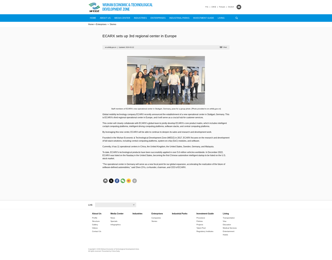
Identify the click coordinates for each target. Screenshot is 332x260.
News (112, 218)
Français (222, 7)
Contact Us (96, 231)
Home (93, 18)
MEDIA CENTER (122, 18)
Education (227, 225)
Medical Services (230, 228)
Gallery (95, 225)
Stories (113, 24)
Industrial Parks (179, 18)
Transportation (229, 218)
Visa (224, 221)
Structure (96, 221)
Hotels (225, 235)
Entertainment (228, 231)
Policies (199, 221)
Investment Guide (203, 18)
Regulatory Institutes (204, 231)
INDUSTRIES (140, 18)
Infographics (115, 225)
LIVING (221, 18)
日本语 (213, 7)
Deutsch (231, 7)
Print (225, 47)
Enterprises (158, 18)
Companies (156, 218)
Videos (95, 228)
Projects (199, 225)
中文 (206, 7)
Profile (94, 218)
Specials (113, 221)
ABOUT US (105, 18)
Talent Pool (201, 228)
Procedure (200, 218)
